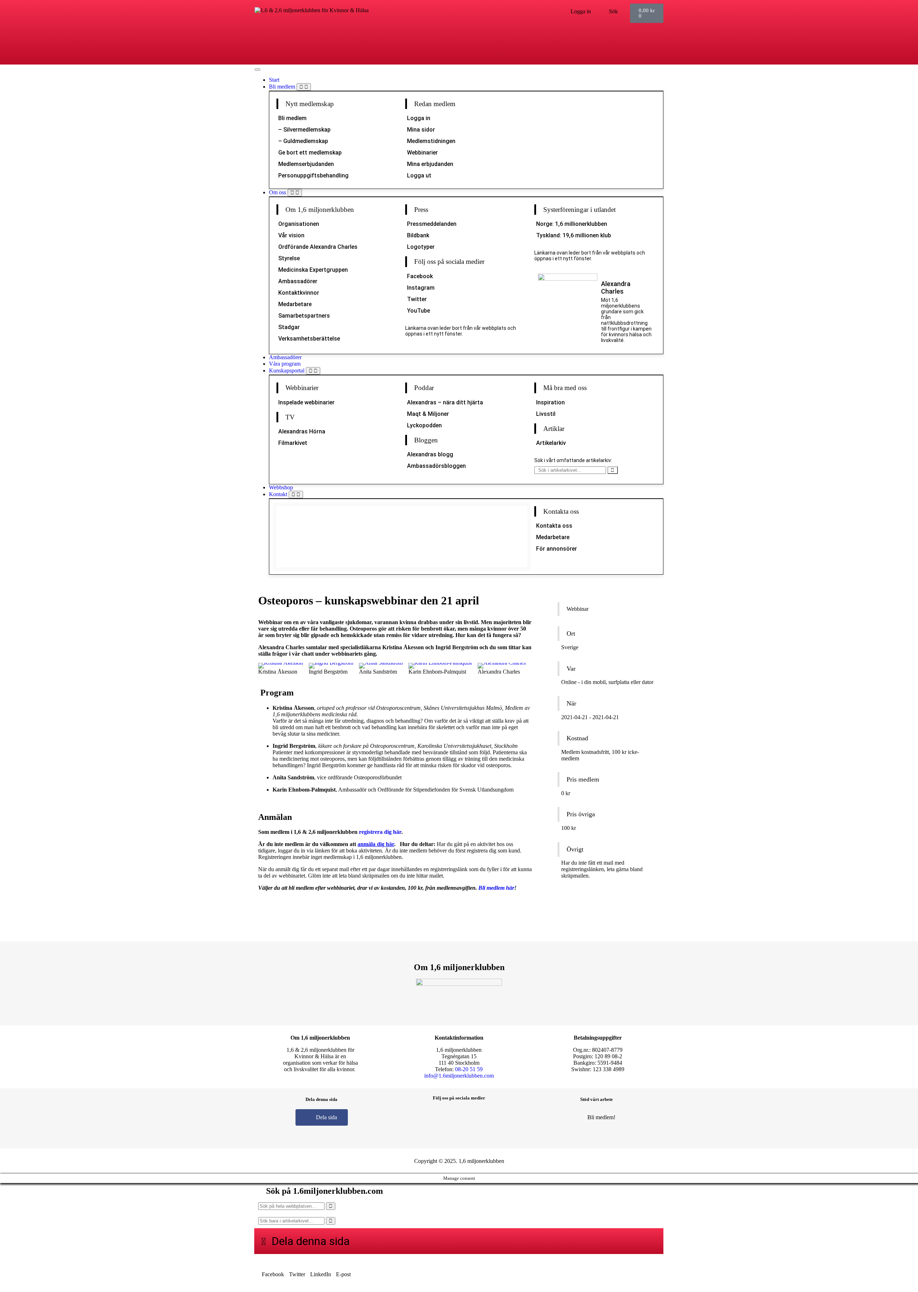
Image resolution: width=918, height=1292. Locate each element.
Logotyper (421, 246)
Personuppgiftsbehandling (313, 175)
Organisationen (298, 223)
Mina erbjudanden (430, 164)
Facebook (420, 276)
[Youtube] (491, 1117)
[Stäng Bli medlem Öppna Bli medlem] (304, 87)
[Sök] (612, 470)
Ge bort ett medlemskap (310, 152)
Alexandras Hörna (301, 431)
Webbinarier (422, 152)
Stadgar (289, 327)
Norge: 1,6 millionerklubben (571, 223)
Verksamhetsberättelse (309, 338)
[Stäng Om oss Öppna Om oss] (295, 192)
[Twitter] (470, 1117)
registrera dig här (380, 832)
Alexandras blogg (430, 454)
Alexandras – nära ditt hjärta (445, 402)
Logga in (418, 118)
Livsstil (545, 413)
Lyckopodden (424, 425)
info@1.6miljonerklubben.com (459, 1076)
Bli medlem (292, 118)
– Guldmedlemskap (303, 141)
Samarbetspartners (304, 315)
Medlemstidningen (431, 141)
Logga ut (419, 175)
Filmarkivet (292, 443)
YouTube (418, 310)
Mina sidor (421, 129)
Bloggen (426, 440)
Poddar (424, 387)
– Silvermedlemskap (304, 129)
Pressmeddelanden (431, 223)
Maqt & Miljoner (428, 413)
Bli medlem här (496, 888)
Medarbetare (295, 304)
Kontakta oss (554, 525)
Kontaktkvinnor (298, 292)
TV (290, 417)
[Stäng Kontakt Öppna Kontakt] (296, 494)
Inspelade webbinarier (306, 402)
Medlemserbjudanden (306, 164)
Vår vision (291, 235)
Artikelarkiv (551, 443)
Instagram (421, 287)
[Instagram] (449, 1117)
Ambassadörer (297, 281)
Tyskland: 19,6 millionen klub (573, 235)
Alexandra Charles (615, 287)
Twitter (417, 299)
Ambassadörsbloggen (436, 465)
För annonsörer (556, 548)
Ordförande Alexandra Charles (318, 246)
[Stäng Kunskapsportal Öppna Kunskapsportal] (313, 371)
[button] (273, 1271)
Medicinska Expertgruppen (313, 269)
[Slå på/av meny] (257, 69)
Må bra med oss (565, 387)
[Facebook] (427, 1117)
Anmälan (577, 892)
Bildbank (418, 235)
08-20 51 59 (469, 1069)
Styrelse (289, 258)
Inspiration (550, 402)
